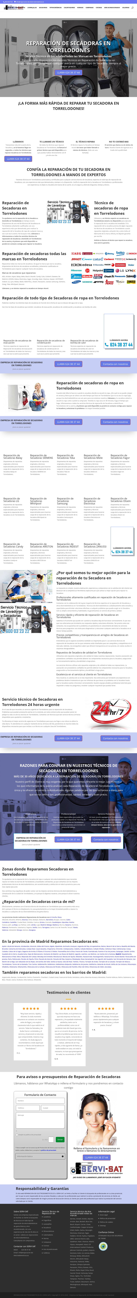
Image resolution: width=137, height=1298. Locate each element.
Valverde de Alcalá (103, 964)
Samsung (84, 1273)
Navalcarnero (109, 957)
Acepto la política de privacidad (30, 1135)
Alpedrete (58, 946)
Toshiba (87, 1279)
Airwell (78, 1219)
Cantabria (5, 922)
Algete (52, 946)
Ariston (72, 1221)
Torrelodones (7, 964)
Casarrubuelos (41, 949)
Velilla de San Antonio (119, 964)
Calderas (125, 8)
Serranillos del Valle (43, 962)
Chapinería (51, 949)
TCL (81, 1276)
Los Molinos (92, 954)
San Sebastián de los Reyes (25, 962)
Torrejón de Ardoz (91, 962)
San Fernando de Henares (123, 959)
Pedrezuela (16, 959)
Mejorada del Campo (29, 957)
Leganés (78, 954)
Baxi (77, 1221)
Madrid (43, 925)
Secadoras (43, 8)
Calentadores (69, 8)
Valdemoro (51, 964)
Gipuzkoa (65, 922)
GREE (72, 1239)
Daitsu (82, 1230)
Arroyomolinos (95, 946)
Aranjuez (73, 946)
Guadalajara (56, 922)
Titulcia (81, 962)
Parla (10, 959)
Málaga (49, 925)
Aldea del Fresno (43, 946)
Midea (79, 1256)
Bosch (72, 1224)
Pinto (36, 959)
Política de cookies (106, 1222)
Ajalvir (4, 946)
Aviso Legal (104, 1215)
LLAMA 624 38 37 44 (68, 72)
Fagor (87, 1233)
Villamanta (13, 967)
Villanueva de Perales (53, 967)
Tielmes (75, 962)
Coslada (5, 951)
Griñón (132, 951)
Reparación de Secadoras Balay (12, 457)
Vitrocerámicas (56, 8)
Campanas (89, 8)
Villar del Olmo (83, 967)
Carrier (83, 1224)
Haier (80, 1242)
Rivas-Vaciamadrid (87, 959)
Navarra (68, 925)
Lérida (33, 925)
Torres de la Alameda (20, 964)
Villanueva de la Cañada (36, 967)
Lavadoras (9, 8)
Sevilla (35, 927)
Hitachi (91, 1242)
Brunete (5, 949)
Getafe (126, 951)
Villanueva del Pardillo (69, 967)
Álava (59, 917)
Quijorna (68, 959)
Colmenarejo (121, 949)
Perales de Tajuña (27, 959)
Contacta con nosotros (115, 364)
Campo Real (31, 949)
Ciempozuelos (68, 949)
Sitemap (103, 1226)
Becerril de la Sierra (114, 946)
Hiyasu (72, 1244)
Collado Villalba (98, 949)
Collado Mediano (86, 949)
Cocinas (99, 8)
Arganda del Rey (83, 946)
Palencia (5, 927)
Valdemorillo (42, 964)
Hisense (85, 1242)
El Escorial (47, 951)
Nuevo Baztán (120, 957)
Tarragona (45, 927)
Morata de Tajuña (69, 957)
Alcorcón (33, 946)
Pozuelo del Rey (59, 959)
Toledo (75, 927)
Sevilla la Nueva (56, 962)
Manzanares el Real (9, 957)
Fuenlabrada (92, 951)
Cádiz (68, 920)
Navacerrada (87, 957)
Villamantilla (22, 967)
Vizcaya (19, 930)
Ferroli (79, 1236)
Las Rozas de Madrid (66, 954)
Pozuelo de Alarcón (46, 959)
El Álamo (39, 951)
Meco (19, 957)
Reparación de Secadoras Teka (66, 457)
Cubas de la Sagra (15, 951)
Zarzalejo (108, 967)
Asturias (25, 920)
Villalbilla (5, 967)
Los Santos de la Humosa (106, 954)
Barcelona (49, 920)
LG (83, 1253)
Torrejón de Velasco (123, 962)
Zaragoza (32, 930)
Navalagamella (98, 957)
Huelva (71, 922)
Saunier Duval (75, 1273)
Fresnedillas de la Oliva (66, 951)
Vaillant (77, 1282)
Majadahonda (127, 954)
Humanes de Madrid (51, 954)
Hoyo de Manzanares (35, 954)
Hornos (80, 8)
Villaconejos (131, 964)
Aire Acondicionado (112, 8)
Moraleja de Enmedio (45, 957)
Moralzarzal (57, 957)
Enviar (60, 1139)
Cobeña (77, 949)
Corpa (128, 949)
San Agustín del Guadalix (104, 959)
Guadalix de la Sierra (9, 954)
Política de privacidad (107, 1218)
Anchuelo (66, 946)
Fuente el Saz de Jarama (106, 951)
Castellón (13, 922)
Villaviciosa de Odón (96, 967)
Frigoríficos (20, 8)
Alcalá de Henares (13, 946)
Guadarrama (22, 954)
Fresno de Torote (81, 951)
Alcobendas (25, 946)
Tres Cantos (32, 964)
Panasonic (73, 1267)
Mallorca (56, 925)
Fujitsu (84, 1236)
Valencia (5, 930)
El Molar (54, 951)
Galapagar (120, 951)
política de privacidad (48, 1150)
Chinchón (59, 949)
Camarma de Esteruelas (17, 949)
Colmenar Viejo (110, 949)
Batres (103, 946)
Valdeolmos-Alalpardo (64, 964)
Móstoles (79, 957)
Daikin (77, 1230)
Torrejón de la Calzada (107, 962)
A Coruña (53, 917)
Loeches (84, 954)
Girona (42, 922)
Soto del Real (67, 962)
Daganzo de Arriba (29, 951)
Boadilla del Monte (128, 946)
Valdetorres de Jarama (80, 964)
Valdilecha (92, 964)
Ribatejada (76, 959)
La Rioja (15, 925)
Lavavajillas (32, 8)
